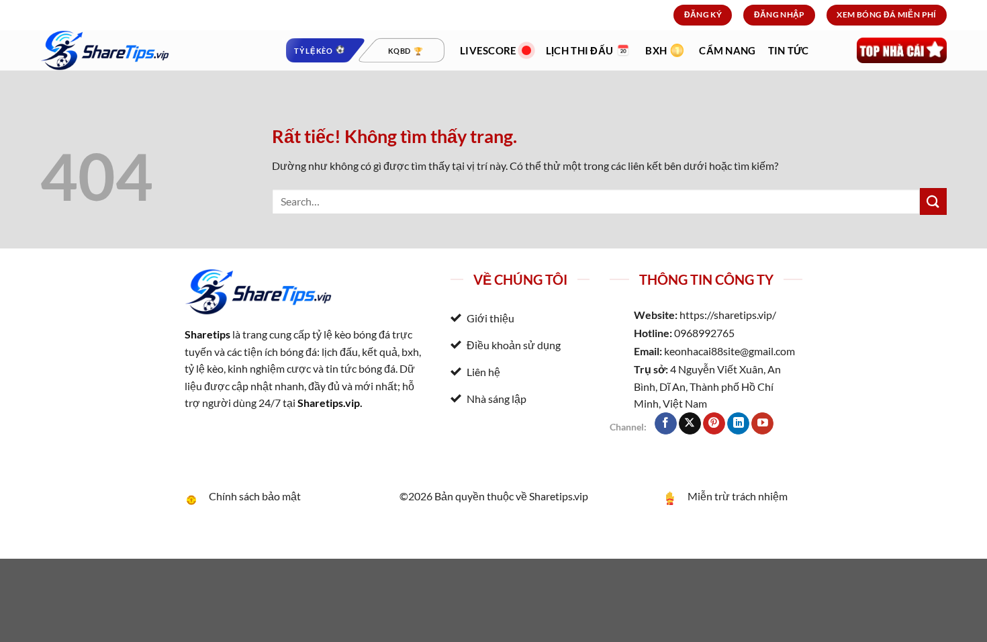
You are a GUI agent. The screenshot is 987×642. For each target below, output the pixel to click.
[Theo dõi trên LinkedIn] (738, 423)
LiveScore (488, 50)
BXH (656, 50)
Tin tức (788, 50)
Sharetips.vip (328, 402)
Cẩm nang (727, 50)
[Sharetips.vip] (151, 50)
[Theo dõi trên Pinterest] (714, 423)
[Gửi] (933, 201)
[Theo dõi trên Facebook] (666, 423)
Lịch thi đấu (580, 50)
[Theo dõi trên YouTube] (762, 423)
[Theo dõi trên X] (690, 423)
